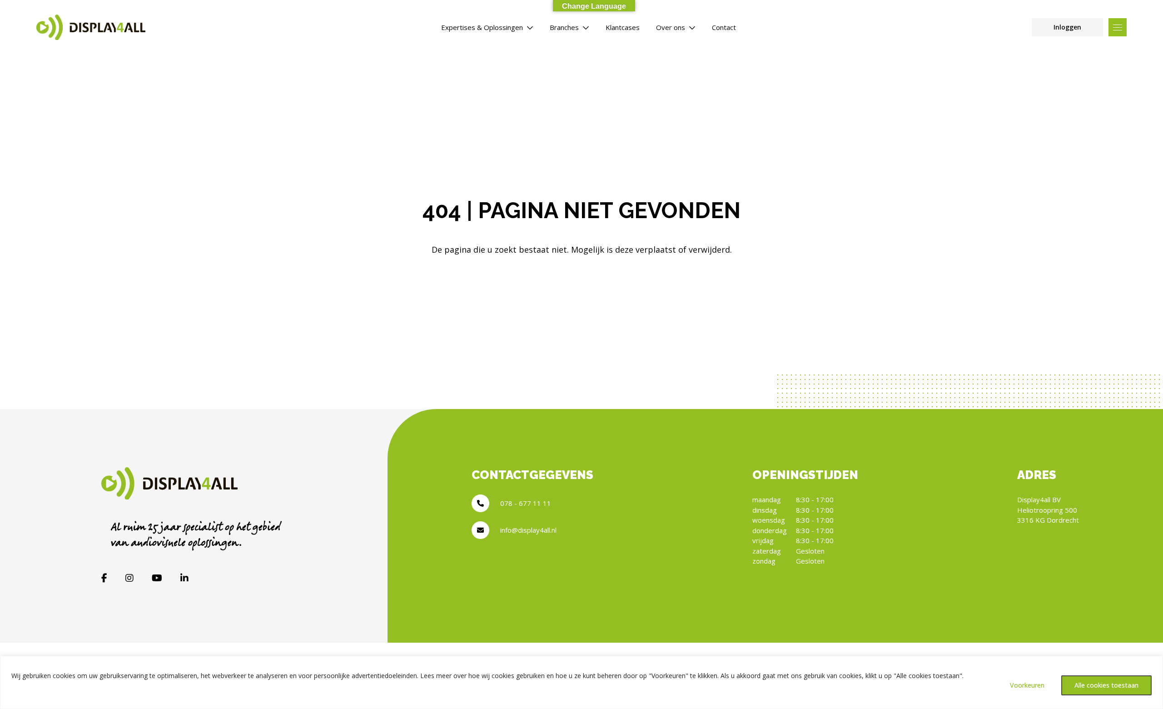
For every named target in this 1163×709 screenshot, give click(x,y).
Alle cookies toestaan (1106, 685)
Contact (724, 27)
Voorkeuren (1027, 685)
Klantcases (623, 27)
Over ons (670, 27)
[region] (581, 682)
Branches (564, 27)
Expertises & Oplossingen (482, 27)
